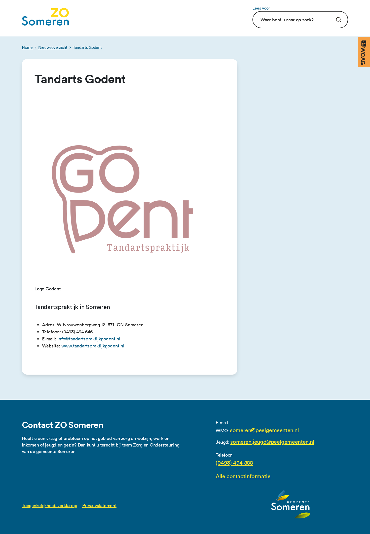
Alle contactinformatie (243, 476)
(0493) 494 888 (234, 463)
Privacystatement (99, 505)
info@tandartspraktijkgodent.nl (88, 339)
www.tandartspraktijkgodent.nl (92, 346)
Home (27, 47)
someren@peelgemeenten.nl (264, 430)
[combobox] (293, 19)
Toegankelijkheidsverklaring (49, 505)
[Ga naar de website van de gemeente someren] (291, 504)
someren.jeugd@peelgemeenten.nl (272, 442)
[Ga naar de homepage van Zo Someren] (45, 17)
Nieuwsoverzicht (52, 47)
